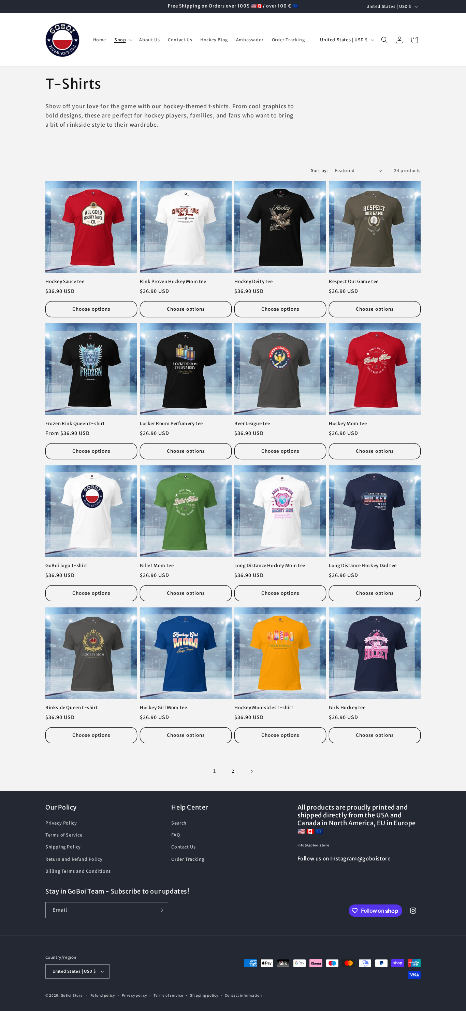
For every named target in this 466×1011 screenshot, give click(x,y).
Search (179, 823)
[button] (122, 39)
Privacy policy (134, 995)
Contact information (243, 995)
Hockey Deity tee (253, 281)
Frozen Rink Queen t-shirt (75, 423)
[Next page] (251, 771)
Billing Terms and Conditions (78, 871)
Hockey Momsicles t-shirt (263, 708)
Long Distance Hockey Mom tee (269, 565)
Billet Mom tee (157, 565)
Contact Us (183, 847)
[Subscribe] (160, 910)
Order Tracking (187, 859)
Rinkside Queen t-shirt (71, 708)
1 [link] (214, 770)
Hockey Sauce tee (65, 281)
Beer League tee (252, 423)
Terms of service (168, 995)
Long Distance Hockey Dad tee (363, 565)
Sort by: (319, 170)
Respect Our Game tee (354, 281)
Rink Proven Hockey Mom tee (173, 281)
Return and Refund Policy (73, 859)
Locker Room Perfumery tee (171, 423)
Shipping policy (204, 995)
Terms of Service (64, 835)
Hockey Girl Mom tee (163, 708)
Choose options (91, 309)
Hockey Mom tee (348, 423)
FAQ (175, 835)
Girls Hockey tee (347, 708)
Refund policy (102, 995)
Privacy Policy (61, 823)
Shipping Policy (63, 847)
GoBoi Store (72, 995)
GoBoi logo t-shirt (66, 565)
